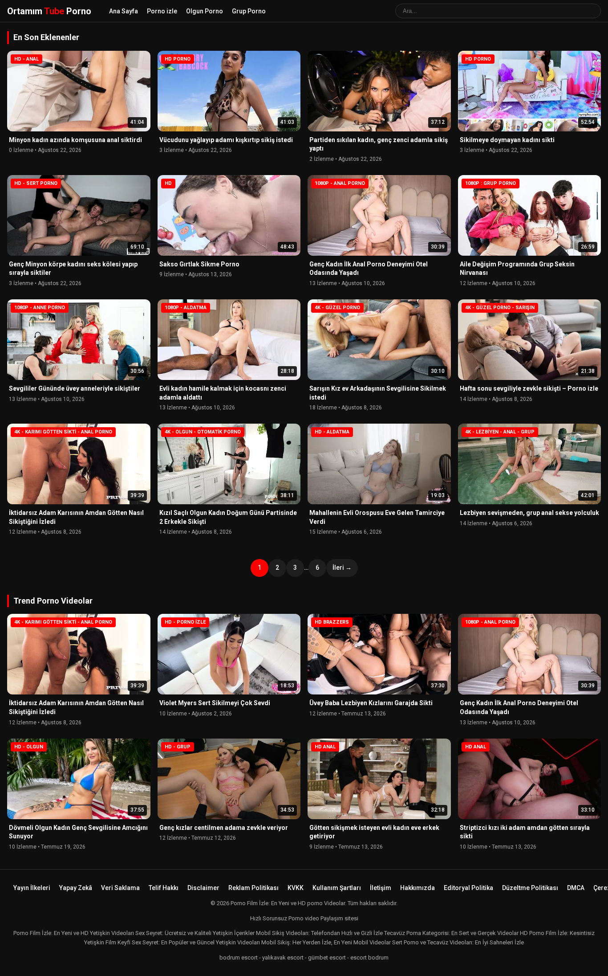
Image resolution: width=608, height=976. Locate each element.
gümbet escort (327, 957)
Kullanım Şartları (336, 887)
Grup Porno (249, 11)
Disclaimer (203, 887)
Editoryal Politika (468, 887)
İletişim (380, 887)
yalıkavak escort (283, 957)
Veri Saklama (120, 887)
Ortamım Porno (49, 11)
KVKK (296, 887)
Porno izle (162, 11)
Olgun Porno (204, 11)
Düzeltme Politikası (530, 887)
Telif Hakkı (163, 887)
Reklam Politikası (253, 887)
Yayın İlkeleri (31, 887)
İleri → (342, 567)
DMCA (575, 887)
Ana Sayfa (123, 11)
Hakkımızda (417, 887)
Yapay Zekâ (75, 887)
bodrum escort (238, 957)
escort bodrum (369, 957)
